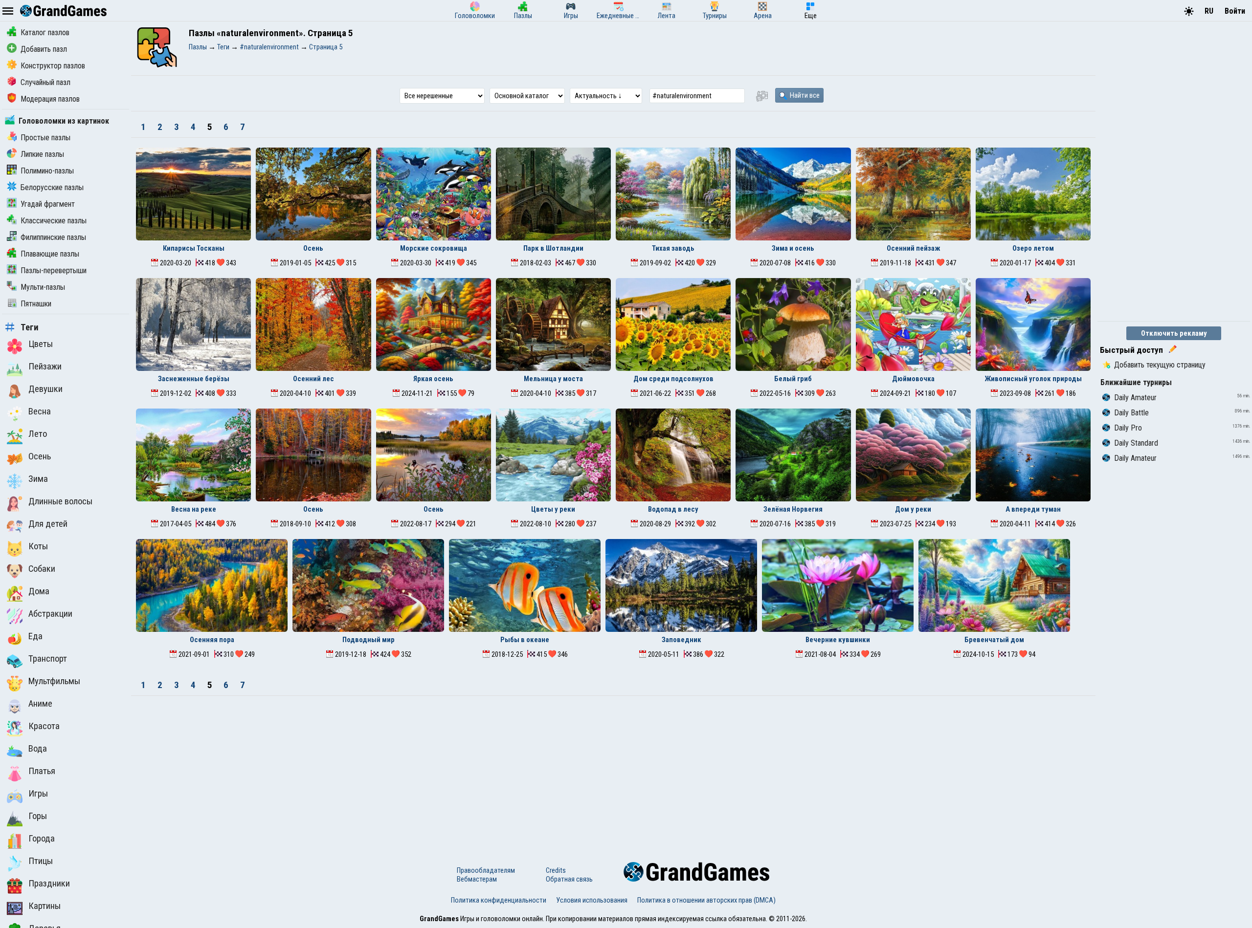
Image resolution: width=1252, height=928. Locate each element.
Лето (37, 434)
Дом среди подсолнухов (673, 378)
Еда (35, 636)
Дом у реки (913, 509)
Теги (30, 327)
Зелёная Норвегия (793, 509)
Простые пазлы (45, 137)
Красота (44, 726)
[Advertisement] (613, 769)
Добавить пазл (44, 49)
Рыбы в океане (524, 639)
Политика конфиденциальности (498, 900)
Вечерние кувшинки (837, 639)
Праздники (49, 883)
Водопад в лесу (673, 509)
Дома (38, 591)
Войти (1235, 11)
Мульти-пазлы (43, 287)
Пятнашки (36, 303)
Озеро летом (1033, 248)
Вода (37, 748)
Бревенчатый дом (994, 639)
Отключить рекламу (1174, 333)
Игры (38, 793)
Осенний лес (313, 378)
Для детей (47, 523)
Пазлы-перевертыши (54, 270)
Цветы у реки (553, 509)
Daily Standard (1136, 443)
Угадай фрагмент (48, 204)
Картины (44, 906)
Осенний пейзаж (913, 248)
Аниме (40, 703)
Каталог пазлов (45, 32)
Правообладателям (486, 870)
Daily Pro (1128, 427)
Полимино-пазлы (47, 170)
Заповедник (681, 639)
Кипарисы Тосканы (193, 248)
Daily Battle (1131, 412)
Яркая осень (433, 378)
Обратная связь (569, 879)
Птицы (40, 861)
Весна (39, 411)
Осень (39, 456)
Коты (38, 546)
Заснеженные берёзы (193, 378)
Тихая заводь (673, 248)
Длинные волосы (60, 501)
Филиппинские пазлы (53, 237)
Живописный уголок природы (1033, 378)
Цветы (40, 344)
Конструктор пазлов (53, 65)
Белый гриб (793, 378)
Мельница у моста (553, 378)
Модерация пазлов (50, 99)
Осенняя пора (212, 639)
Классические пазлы (54, 220)
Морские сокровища (433, 248)
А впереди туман (1033, 509)
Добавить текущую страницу (1160, 364)
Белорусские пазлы (52, 187)
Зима (38, 479)
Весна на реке (193, 509)
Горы (37, 816)
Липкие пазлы (42, 154)
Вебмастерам (477, 879)
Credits (556, 870)
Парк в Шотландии (553, 248)
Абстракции (50, 613)
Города (41, 838)
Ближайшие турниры (1136, 382)
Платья (41, 771)
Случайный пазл (45, 82)
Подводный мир (368, 639)
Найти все (804, 95)
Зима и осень (793, 248)
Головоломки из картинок (64, 121)
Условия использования (591, 900)
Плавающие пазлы (50, 254)
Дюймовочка (913, 378)
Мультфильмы (54, 681)
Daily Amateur (1135, 397)
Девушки (45, 389)
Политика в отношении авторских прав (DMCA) (706, 900)
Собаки (41, 568)
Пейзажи (45, 366)
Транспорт (47, 658)
